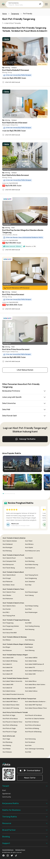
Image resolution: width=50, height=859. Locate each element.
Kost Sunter (7, 609)
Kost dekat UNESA (31, 657)
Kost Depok (29, 647)
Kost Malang (7, 745)
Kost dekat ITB (7, 671)
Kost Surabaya (30, 742)
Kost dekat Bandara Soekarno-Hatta (36, 701)
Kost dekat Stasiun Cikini (11, 705)
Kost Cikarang (30, 640)
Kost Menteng (29, 561)
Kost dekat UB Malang (10, 661)
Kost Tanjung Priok (9, 615)
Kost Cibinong (29, 650)
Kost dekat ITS (30, 667)
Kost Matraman (8, 598)
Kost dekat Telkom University (12, 681)
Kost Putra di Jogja (9, 728)
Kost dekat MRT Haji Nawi (33, 705)
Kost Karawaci (7, 629)
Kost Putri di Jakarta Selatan (34, 718)
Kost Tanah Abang (9, 568)
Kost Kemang (7, 551)
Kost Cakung (29, 595)
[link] (30, 770)
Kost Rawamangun (31, 592)
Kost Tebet (28, 541)
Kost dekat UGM (8, 657)
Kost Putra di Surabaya (33, 725)
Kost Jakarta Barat (9, 575)
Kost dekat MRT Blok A (10, 701)
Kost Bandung (7, 742)
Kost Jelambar (30, 581)
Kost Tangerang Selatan (11, 626)
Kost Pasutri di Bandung (33, 731)
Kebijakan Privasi (20, 850)
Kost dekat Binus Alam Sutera (35, 684)
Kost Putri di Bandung (10, 725)
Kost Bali (28, 752)
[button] (3, 493)
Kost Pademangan (31, 612)
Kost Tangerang (8, 623)
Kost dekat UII (7, 688)
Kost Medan (7, 749)
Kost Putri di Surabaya (10, 718)
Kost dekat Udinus (31, 691)
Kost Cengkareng (31, 578)
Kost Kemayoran (8, 564)
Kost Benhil (29, 558)
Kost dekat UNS (30, 674)
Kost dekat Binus (31, 681)
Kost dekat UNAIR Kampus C (34, 671)
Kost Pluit (28, 609)
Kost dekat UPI (7, 674)
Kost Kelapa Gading (31, 606)
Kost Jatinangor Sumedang (34, 749)
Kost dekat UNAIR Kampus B (34, 664)
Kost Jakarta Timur (9, 592)
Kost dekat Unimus (9, 691)
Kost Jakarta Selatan (10, 541)
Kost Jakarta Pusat (9, 558)
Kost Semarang (30, 739)
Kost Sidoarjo (7, 752)
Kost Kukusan (7, 650)
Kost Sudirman (30, 568)
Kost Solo (28, 745)
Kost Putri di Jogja (9, 715)
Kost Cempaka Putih (9, 561)
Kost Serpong (29, 629)
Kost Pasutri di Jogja (10, 731)
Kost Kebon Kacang (31, 564)
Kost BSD (28, 623)
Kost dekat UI (7, 664)
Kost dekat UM (7, 667)
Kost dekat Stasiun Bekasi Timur (36, 708)
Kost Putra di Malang (32, 728)
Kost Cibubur (7, 595)
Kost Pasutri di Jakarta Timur (12, 722)
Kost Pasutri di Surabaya (33, 715)
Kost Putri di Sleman (32, 722)
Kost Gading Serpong (32, 626)
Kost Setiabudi (8, 544)
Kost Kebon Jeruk (8, 585)
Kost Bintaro (29, 544)
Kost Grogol (7, 578)
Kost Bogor (6, 647)
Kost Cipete (29, 547)
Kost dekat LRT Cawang (11, 708)
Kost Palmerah (7, 581)
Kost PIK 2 (6, 612)
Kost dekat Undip (31, 661)
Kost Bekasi (7, 640)
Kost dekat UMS (8, 684)
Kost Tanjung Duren (31, 575)
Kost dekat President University (13, 694)
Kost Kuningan (7, 547)
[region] (25, 474)
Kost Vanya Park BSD (10, 632)
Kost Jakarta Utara (9, 606)
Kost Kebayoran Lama (32, 551)
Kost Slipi (28, 585)
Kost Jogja (6, 739)
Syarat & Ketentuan (7, 850)
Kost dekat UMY (30, 688)
